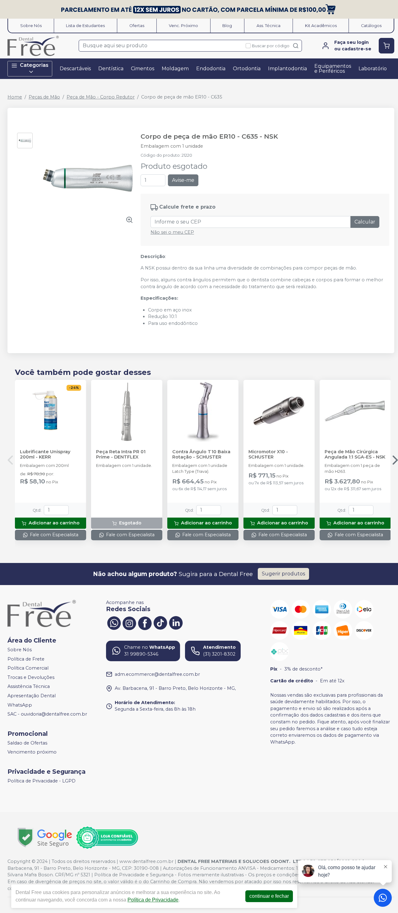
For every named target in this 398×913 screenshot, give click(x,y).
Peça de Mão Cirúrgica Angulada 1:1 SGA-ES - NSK (355, 454)
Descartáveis (75, 68)
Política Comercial (28, 668)
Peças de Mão (44, 97)
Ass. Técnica (268, 25)
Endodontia (210, 68)
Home (14, 97)
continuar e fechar (269, 896)
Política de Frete (25, 659)
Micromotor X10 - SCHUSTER (268, 454)
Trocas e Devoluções (30, 677)
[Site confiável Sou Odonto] (107, 838)
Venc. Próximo (183, 25)
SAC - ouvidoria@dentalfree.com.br (47, 714)
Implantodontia (287, 68)
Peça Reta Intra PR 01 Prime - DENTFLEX (121, 454)
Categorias (34, 65)
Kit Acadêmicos (321, 25)
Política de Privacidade (152, 899)
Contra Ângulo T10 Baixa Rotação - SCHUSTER (201, 454)
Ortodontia (247, 68)
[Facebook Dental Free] (145, 622)
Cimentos (142, 68)
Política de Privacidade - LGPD (41, 781)
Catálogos (371, 25)
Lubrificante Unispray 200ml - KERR (45, 454)
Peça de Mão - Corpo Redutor (101, 97)
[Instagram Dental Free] (129, 622)
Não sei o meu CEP (172, 232)
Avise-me (183, 180)
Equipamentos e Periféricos (332, 68)
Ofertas (136, 25)
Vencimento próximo (32, 752)
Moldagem (175, 68)
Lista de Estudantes (85, 25)
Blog (227, 25)
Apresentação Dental (31, 696)
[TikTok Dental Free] (160, 622)
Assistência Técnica (28, 686)
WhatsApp (19, 705)
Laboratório (373, 68)
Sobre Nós (31, 25)
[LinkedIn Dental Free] (176, 622)
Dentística (110, 68)
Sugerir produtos (283, 574)
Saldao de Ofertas (27, 743)
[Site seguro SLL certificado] (45, 837)
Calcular (364, 222)
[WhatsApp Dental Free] (114, 622)
